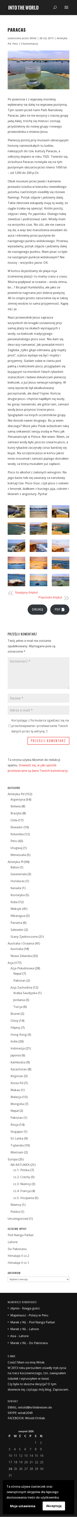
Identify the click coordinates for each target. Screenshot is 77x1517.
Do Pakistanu (17, 1249)
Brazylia (15, 813)
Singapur (16, 1132)
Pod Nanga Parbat (21, 1235)
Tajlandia (17, 1145)
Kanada (15, 888)
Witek (33, 38)
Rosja (14, 1125)
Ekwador (16, 827)
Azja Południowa (22, 968)
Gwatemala (18, 874)
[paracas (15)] (60, 580)
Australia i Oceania (21, 943)
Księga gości (31, 1308)
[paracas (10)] (16, 563)
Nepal (17, 973)
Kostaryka (17, 895)
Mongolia (17, 1104)
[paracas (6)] (60, 528)
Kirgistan (16, 1076)
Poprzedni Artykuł (50, 597)
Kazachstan (18, 1069)
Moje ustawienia (22, 1506)
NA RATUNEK (20, 1165)
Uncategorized (18, 1219)
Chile (13, 820)
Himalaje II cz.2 (18, 1256)
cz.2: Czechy (21, 1177)
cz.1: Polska (21, 1170)
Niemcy (15, 1205)
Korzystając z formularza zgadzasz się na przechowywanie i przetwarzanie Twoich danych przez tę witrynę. (40, 725)
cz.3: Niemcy (22, 1184)
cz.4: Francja (22, 1191)
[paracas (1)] (16, 511)
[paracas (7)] (16, 546)
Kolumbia (17, 834)
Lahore (13, 1242)
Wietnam (16, 1152)
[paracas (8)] (38, 546)
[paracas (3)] (60, 511)
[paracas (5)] (38, 528)
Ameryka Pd (16, 794)
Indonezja (17, 1048)
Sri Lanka (16, 1138)
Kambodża (17, 1062)
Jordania (19, 1000)
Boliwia (15, 806)
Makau (15, 1090)
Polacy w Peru (38, 1315)
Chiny (14, 1021)
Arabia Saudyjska (25, 993)
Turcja (17, 1007)
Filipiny (15, 1028)
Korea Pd (16, 1083)
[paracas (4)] (16, 528)
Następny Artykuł (26, 592)
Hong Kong (18, 1034)
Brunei (15, 1014)
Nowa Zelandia (21, 956)
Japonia (15, 1055)
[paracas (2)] (38, 511)
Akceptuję (53, 1506)
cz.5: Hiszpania (23, 1198)
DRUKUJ (37, 609)
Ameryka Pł (15, 862)
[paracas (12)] (60, 563)
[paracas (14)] (38, 580)
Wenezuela (18, 855)
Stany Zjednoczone (24, 937)
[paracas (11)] (38, 563)
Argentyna (17, 799)
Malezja (15, 1097)
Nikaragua (17, 916)
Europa (13, 1159)
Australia (16, 949)
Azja (11, 963)
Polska (15, 1212)
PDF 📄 (60, 609)
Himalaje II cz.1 (18, 1263)
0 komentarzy (29, 43)
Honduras (17, 881)
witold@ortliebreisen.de (35, 1407)
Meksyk (15, 909)
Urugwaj (16, 848)
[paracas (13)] (16, 580)
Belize (14, 867)
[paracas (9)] (60, 546)
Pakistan (19, 980)
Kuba (14, 902)
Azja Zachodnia (21, 987)
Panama (16, 923)
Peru (15, 43)
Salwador (17, 930)
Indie (14, 1041)
